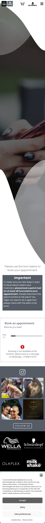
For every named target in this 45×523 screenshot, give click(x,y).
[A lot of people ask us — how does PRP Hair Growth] (12, 388)
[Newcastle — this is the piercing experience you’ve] (12, 409)
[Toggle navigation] (42, 3)
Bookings (32, 5)
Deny (22, 507)
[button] (41, 475)
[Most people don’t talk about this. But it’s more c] (33, 388)
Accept (22, 500)
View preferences (22, 514)
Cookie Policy (16, 520)
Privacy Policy (27, 520)
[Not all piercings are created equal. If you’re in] (33, 409)
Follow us (22, 425)
